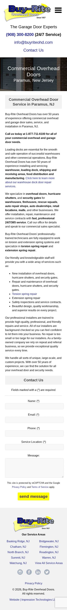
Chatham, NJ (18, 546)
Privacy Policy (19, 487)
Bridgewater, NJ (49, 541)
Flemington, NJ (49, 546)
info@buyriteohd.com (33, 42)
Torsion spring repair (24, 293)
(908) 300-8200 (20, 34)
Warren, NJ (49, 557)
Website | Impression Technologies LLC (33, 599)
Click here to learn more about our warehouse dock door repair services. (30, 182)
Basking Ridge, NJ (18, 541)
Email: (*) (33, 414)
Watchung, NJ (18, 563)
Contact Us (33, 50)
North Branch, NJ (18, 552)
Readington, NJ (48, 552)
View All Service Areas (49, 563)
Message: (34, 455)
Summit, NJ (18, 557)
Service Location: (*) (33, 441)
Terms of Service (39, 487)
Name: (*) (33, 401)
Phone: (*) (33, 428)
